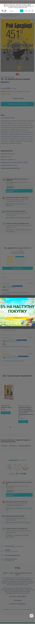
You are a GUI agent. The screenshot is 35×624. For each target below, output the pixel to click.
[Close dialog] (33, 299)
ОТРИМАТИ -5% (17, 317)
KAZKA (5, 11)
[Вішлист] (29, 11)
